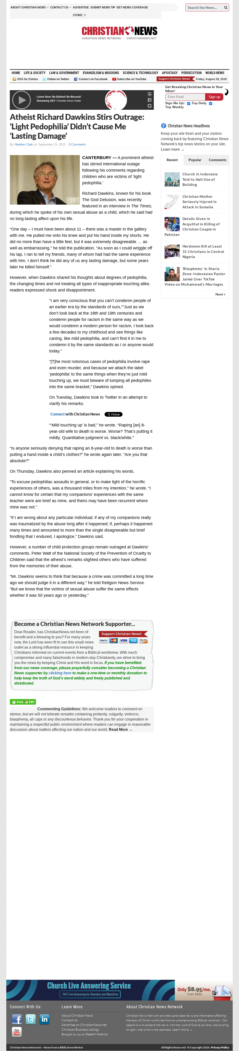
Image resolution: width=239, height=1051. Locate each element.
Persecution (191, 73)
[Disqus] (82, 796)
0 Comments (77, 144)
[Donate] (176, 79)
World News (214, 73)
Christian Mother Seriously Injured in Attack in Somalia (200, 201)
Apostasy (170, 73)
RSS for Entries (28, 79)
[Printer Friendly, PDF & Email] (23, 702)
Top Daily (199, 103)
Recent (172, 160)
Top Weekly (174, 107)
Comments (217, 160)
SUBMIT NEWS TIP (102, 7)
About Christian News (77, 1015)
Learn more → (172, 149)
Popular (195, 160)
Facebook (16, 1019)
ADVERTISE (81, 7)
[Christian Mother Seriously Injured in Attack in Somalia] (172, 202)
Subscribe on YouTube (131, 79)
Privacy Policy (220, 1047)
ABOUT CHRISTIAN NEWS (28, 7)
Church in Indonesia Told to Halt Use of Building (200, 179)
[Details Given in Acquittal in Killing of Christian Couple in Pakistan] (172, 224)
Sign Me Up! (175, 103)
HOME (16, 73)
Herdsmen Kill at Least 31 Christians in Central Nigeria (203, 251)
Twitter (30, 1019)
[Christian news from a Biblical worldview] (119, 33)
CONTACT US (59, 7)
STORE (77, 15)
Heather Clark (23, 144)
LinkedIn (44, 1019)
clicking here (60, 673)
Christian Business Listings (80, 1029)
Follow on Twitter (58, 79)
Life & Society (35, 73)
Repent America (97, 1034)
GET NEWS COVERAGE (132, 7)
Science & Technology (140, 73)
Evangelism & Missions (101, 73)
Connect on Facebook (93, 79)
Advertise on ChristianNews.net (84, 1025)
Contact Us (69, 1020)
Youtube (16, 1032)
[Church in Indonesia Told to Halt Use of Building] (172, 179)
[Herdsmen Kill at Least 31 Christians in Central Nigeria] (172, 252)
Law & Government (64, 73)
